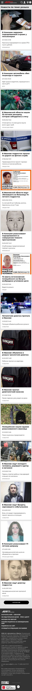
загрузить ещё (16, 602)
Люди (4, 289)
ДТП (3, 86)
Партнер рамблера (16, 682)
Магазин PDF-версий (8, 619)
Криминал (6, 47)
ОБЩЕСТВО (6, 166)
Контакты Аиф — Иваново (11, 614)
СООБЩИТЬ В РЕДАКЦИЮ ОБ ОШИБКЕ (14, 628)
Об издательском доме (10, 617)
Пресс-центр (24, 617)
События (5, 326)
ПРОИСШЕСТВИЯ (7, 127)
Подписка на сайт (8, 626)
